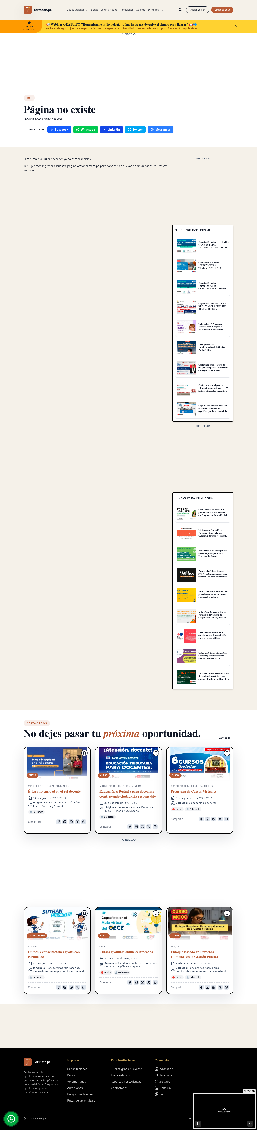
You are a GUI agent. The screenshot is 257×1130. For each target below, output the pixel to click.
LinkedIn (165, 1088)
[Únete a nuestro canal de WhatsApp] (11, 1119)
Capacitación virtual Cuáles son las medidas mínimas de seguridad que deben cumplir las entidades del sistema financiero (213, 410)
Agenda (140, 9)
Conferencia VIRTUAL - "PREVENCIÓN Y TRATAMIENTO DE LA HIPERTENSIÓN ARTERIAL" (213, 266)
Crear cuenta (222, 9)
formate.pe (43, 10)
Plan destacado (121, 1075)
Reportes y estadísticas (126, 1081)
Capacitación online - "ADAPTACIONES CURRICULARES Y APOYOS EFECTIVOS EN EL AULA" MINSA (212, 288)
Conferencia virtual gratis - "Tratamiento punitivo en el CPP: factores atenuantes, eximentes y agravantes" (213, 389)
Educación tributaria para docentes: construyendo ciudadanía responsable (127, 794)
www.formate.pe (88, 166)
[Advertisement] (128, 60)
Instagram (166, 1081)
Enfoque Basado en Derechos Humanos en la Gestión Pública (194, 954)
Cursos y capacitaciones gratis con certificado (54, 954)
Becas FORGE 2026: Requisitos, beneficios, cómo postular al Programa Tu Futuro (212, 553)
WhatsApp (166, 1069)
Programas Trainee (80, 1094)
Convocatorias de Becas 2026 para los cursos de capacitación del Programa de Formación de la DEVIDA (213, 514)
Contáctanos (119, 1088)
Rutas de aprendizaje (81, 1100)
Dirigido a (154, 9)
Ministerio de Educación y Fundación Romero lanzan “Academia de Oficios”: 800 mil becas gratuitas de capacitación (212, 534)
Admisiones (126, 9)
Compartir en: (36, 129)
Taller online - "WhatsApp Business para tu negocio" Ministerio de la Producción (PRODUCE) (210, 328)
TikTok (163, 1094)
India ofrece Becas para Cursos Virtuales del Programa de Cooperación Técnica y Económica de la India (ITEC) (213, 616)
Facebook (165, 1075)
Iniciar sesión (197, 9)
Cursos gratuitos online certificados (126, 951)
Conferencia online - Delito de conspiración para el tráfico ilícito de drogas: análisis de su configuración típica (213, 369)
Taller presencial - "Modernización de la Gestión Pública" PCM (211, 347)
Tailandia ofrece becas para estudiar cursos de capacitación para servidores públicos (212, 635)
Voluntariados (109, 9)
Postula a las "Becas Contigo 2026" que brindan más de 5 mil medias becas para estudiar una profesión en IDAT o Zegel (212, 575)
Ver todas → (226, 737)
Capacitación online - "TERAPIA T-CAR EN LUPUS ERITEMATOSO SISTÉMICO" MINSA (213, 246)
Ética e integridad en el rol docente (54, 791)
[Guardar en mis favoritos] (84, 753)
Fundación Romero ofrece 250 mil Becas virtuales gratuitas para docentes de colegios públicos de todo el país (213, 677)
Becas (94, 9)
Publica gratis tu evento (126, 1069)
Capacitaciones (75, 9)
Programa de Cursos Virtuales (194, 791)
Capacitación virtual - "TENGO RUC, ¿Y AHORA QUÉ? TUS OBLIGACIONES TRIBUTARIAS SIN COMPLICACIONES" (212, 309)
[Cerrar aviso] (236, 26)
